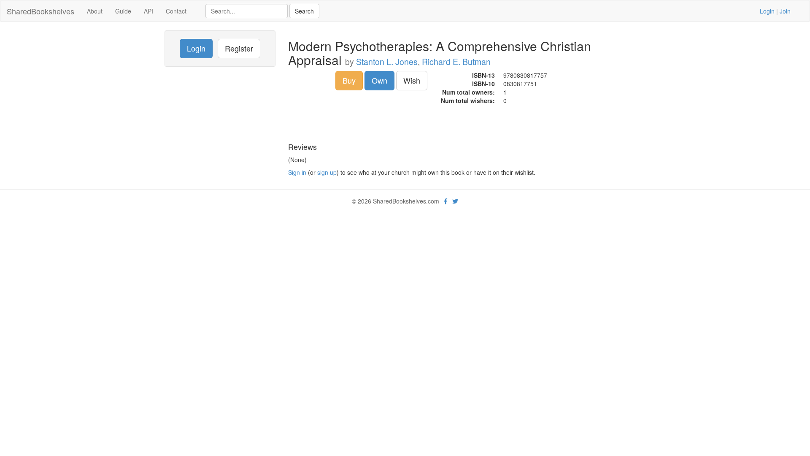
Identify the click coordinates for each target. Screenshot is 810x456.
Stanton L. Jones (387, 62)
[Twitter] (455, 201)
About (95, 11)
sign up (327, 172)
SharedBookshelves (40, 10)
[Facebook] (445, 201)
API (148, 11)
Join (785, 11)
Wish (411, 80)
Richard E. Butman (456, 62)
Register (239, 48)
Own (379, 80)
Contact (176, 11)
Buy (349, 80)
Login (767, 11)
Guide (123, 11)
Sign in (297, 172)
